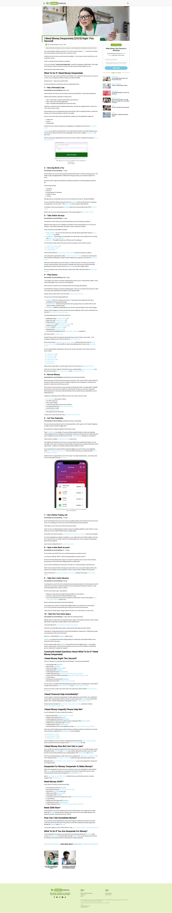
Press (82, 896)
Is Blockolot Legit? (59, 329)
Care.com (68, 204)
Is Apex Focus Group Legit (53, 246)
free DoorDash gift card (63, 371)
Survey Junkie (50, 232)
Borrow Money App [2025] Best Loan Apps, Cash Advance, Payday (51, 867)
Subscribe (116, 68)
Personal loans (50, 399)
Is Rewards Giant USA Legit (80, 685)
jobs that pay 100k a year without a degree (74, 534)
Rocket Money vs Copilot (53, 738)
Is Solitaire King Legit (62, 325)
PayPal (71, 266)
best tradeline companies (63, 757)
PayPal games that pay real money (59, 312)
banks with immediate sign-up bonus (65, 573)
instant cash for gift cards (76, 293)
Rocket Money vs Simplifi (53, 736)
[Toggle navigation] (44, 3)
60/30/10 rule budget (74, 742)
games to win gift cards (87, 369)
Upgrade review (90, 133)
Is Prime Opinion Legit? (52, 248)
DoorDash (74, 202)
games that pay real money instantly (65, 342)
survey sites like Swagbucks (56, 238)
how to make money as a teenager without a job (85, 827)
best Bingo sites (58, 334)
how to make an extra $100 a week (57, 776)
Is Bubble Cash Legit (51, 359)
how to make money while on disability (71, 704)
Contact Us (83, 894)
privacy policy (119, 63)
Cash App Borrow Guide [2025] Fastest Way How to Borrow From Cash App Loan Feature (68, 867)
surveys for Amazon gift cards (73, 256)
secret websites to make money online (66, 625)
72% (84, 51)
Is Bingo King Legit (61, 322)
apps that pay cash (75, 339)
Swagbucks (49, 236)
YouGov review (50, 361)
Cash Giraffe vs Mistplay (71, 331)
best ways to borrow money (72, 414)
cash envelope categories (89, 740)
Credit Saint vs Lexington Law (88, 756)
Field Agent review (57, 778)
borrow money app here (65, 406)
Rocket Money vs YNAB (52, 734)
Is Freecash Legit (59, 327)
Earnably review (50, 363)
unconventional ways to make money (54, 705)
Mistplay (48, 300)
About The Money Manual (86, 893)
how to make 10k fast (87, 212)
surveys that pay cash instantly (65, 252)
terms (125, 63)
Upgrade (46, 131)
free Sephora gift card (78, 371)
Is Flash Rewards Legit (64, 685)
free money (63, 457)
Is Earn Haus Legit (51, 356)
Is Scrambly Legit (50, 357)
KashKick (48, 307)
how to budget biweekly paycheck (56, 451)
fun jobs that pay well (67, 544)
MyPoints (49, 240)
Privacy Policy (108, 893)
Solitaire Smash (50, 324)
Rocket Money (51, 432)
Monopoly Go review (87, 366)
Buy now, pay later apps (52, 410)
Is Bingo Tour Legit (61, 320)
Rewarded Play (50, 303)
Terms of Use (108, 894)
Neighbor (62, 636)
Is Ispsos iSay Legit (51, 354)
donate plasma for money (83, 700)
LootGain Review (50, 249)
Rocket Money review (63, 439)
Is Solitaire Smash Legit (65, 324)
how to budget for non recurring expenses (64, 761)
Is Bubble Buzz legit (62, 318)
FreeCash (49, 327)
